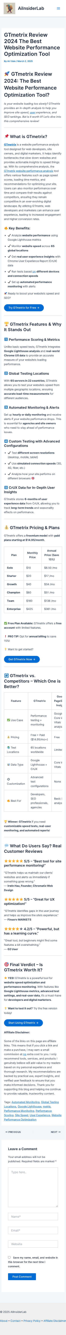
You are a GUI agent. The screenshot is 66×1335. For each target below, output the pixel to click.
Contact (15, 1320)
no (24, 1054)
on (34, 271)
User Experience (40, 1115)
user (32, 112)
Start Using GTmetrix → (23, 1022)
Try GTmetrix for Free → (23, 307)
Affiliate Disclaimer (54, 1320)
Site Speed (21, 1115)
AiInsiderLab (31, 8)
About (4, 1320)
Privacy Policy (32, 1320)
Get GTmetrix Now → (21, 659)
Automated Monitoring (26, 1102)
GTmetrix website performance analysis (28, 171)
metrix (47, 1106)
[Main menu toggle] (58, 8)
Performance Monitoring (19, 1110)
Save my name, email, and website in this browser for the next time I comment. (33, 1262)
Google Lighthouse (29, 1106)
